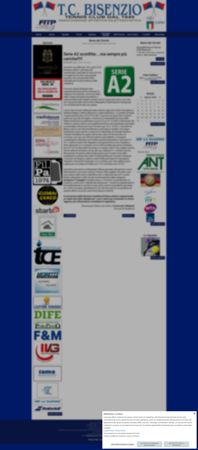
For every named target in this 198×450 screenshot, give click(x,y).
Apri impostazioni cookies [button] (122, 444)
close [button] (194, 413)
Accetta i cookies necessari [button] (149, 444)
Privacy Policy (120, 431)
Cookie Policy (109, 431)
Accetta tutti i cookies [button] (176, 444)
